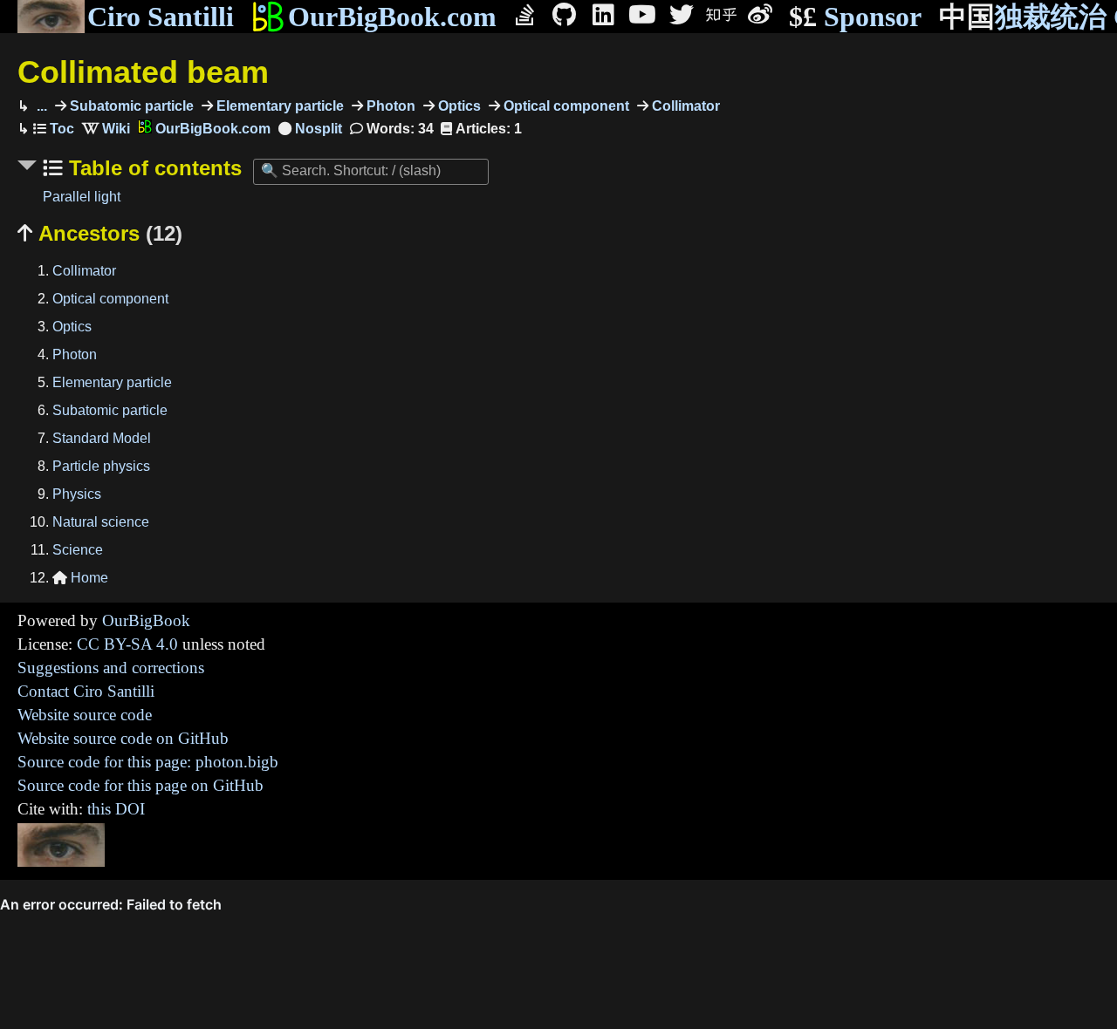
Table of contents (152, 168)
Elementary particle (278, 106)
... (40, 106)
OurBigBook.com (392, 16)
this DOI (116, 809)
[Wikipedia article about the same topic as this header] (106, 128)
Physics (76, 494)
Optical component (564, 106)
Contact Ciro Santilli (85, 691)
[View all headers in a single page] (310, 128)
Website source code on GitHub (123, 738)
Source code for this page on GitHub (140, 785)
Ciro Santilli (160, 16)
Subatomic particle (130, 106)
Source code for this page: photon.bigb (147, 762)
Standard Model (101, 438)
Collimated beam (143, 72)
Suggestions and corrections (110, 667)
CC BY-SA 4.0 (127, 644)
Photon (389, 106)
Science (77, 549)
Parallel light (81, 196)
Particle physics (101, 466)
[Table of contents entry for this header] (53, 128)
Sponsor (855, 16)
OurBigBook (146, 620)
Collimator (684, 106)
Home (80, 577)
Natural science (100, 521)
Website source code (84, 714)
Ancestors (99, 233)
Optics (458, 106)
